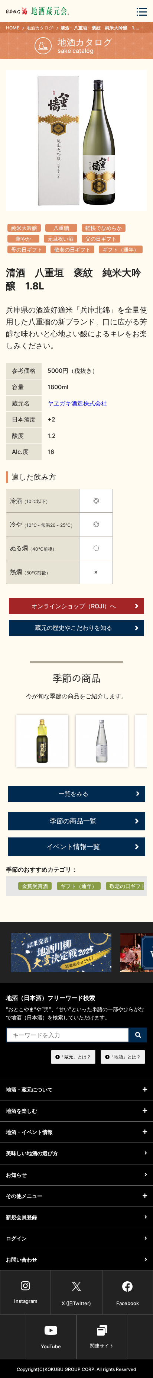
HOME (12, 28)
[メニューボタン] (142, 11)
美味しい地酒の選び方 (32, 1153)
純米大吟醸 (24, 228)
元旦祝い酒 (61, 238)
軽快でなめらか (103, 228)
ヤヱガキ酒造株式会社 (77, 403)
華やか (23, 238)
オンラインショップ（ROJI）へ (74, 606)
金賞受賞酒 (35, 886)
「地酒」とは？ (125, 1057)
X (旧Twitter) (76, 1303)
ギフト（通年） (120, 249)
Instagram (25, 1301)
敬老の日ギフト (72, 249)
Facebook (127, 1303)
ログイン (16, 1238)
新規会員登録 (21, 1217)
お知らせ (16, 1175)
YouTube (51, 1346)
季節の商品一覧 (73, 821)
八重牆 (61, 228)
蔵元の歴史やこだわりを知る (73, 627)
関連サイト (102, 1346)
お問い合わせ (21, 1259)
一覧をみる (73, 793)
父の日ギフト (101, 238)
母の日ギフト (26, 249)
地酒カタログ (39, 28)
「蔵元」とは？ (75, 1057)
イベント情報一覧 (73, 846)
